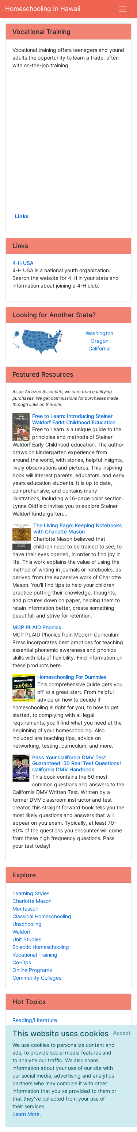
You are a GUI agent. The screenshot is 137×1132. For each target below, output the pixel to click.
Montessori (25, 908)
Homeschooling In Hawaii (42, 8)
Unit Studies (26, 939)
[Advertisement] (68, 140)
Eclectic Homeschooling (40, 947)
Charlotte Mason (32, 901)
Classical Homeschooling (41, 916)
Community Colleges (36, 978)
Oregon (100, 341)
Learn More (25, 1114)
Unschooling (27, 924)
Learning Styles (30, 893)
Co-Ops (21, 962)
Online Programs (32, 970)
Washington (99, 333)
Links (21, 216)
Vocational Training (34, 954)
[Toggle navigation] (123, 9)
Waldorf (21, 931)
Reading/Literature (34, 1020)
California (99, 348)
